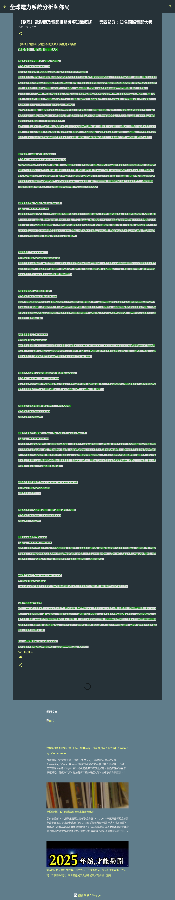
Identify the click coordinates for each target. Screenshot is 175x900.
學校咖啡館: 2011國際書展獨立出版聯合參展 (70, 811)
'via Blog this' (25, 652)
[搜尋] (74, 7)
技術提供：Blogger (90, 895)
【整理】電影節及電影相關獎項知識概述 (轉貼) (47, 44)
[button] (20, 33)
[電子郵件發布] (20, 658)
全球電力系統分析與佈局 (40, 7)
